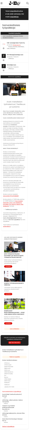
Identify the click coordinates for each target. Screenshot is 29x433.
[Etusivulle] (14, 3)
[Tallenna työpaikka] (4, 48)
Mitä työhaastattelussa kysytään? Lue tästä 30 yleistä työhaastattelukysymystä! (13, 255)
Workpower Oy (17, 45)
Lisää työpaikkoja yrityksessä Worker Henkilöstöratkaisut (13, 37)
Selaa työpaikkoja (8, 426)
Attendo (4, 415)
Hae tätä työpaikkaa (14, 219)
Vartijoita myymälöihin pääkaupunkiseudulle (8, 406)
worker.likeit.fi (6, 226)
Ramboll (4, 396)
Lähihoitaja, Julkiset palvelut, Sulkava (12, 400)
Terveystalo (5, 402)
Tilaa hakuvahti (15, 342)
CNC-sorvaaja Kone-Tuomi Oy (16, 43)
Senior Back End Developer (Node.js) (12, 419)
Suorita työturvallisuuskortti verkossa (14, 284)
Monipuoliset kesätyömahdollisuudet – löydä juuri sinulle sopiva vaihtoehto (14, 312)
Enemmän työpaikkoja (14, 77)
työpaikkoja (14, 17)
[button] (26, 14)
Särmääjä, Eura (11, 65)
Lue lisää (8, 266)
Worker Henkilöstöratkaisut (9, 360)
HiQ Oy (4, 420)
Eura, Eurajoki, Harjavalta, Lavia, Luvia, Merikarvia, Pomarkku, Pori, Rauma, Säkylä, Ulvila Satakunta (13, 203)
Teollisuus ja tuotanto (11, 209)
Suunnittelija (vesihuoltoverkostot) (12, 394)
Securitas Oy (5, 409)
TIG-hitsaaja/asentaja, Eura (15, 55)
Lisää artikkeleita (14, 329)
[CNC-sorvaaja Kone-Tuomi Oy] (4, 44)
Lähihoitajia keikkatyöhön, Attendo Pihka (13, 413)
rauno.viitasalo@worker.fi (10, 218)
